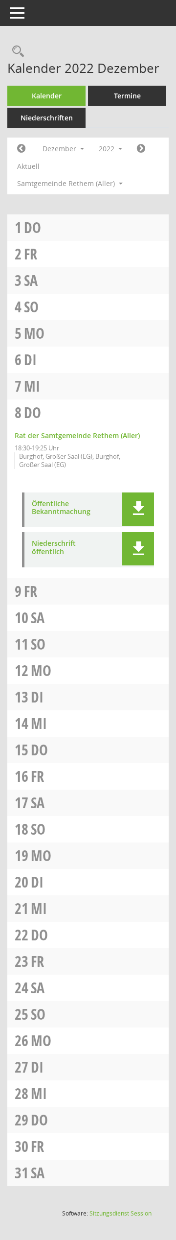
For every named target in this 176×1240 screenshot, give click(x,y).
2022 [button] (107, 148)
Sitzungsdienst (120, 1213)
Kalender (47, 95)
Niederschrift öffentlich (54, 547)
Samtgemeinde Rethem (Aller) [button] (67, 183)
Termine (127, 95)
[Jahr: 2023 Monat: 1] (141, 149)
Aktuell (28, 166)
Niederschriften (47, 117)
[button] (138, 509)
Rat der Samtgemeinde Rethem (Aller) (77, 435)
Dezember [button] (60, 148)
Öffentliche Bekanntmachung (61, 508)
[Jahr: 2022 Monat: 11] (21, 149)
